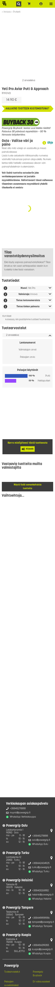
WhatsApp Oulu (40, 844)
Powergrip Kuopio (18, 935)
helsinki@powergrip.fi (42, 895)
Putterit (16, 12)
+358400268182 (40, 890)
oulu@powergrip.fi (41, 840)
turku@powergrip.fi (41, 867)
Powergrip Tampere (19, 908)
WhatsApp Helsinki (41, 899)
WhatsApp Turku (40, 871)
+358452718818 (18, 808)
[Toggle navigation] (51, 4)
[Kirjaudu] (40, 4)
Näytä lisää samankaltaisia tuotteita (27, 487)
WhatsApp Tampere (42, 926)
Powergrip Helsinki (19, 880)
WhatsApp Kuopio (41, 953)
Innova (7, 12)
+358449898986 (41, 918)
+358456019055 (40, 945)
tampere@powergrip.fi (43, 922)
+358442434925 (41, 863)
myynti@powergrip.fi (20, 813)
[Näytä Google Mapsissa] (51, 831)
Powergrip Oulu (17, 826)
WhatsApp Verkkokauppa (23, 817)
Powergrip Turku (17, 853)
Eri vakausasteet (41, 982)
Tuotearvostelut (12, 972)
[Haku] (18, 4)
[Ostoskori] (29, 4)
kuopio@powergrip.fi (42, 949)
